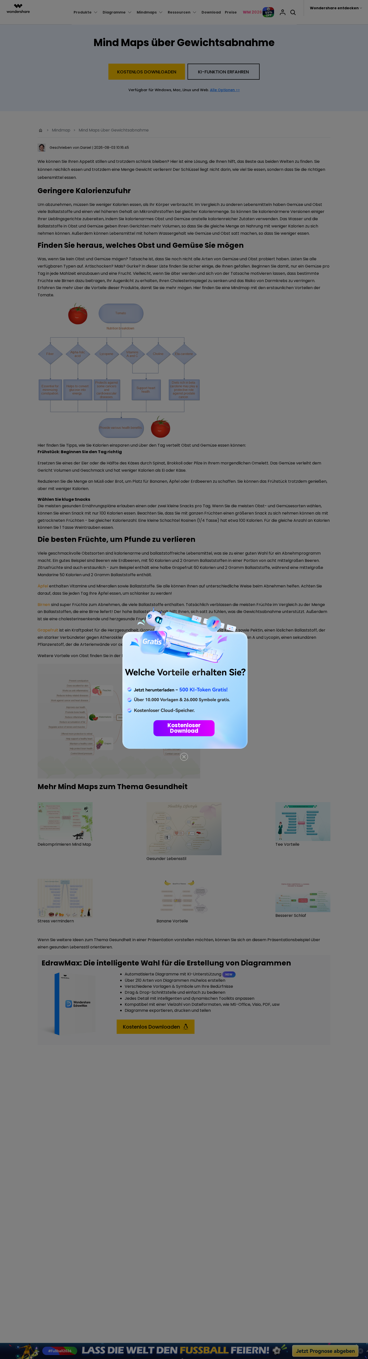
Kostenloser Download (184, 728)
